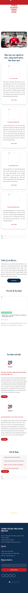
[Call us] (10, 575)
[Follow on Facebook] (3, 575)
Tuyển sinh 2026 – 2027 (10, 21)
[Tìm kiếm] (26, 2)
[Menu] (2, 2)
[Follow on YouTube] (13, 575)
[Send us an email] (6, 575)
